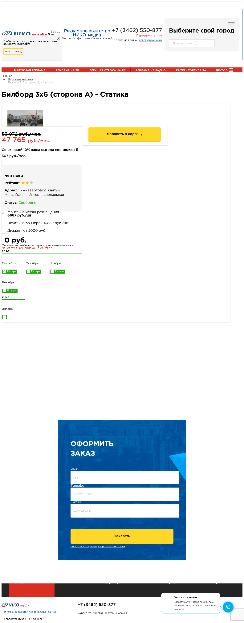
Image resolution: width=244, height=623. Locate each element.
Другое (221, 70)
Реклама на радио (151, 70)
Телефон (79, 485)
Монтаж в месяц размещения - (34, 214)
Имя (74, 469)
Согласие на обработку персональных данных (98, 547)
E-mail (76, 502)
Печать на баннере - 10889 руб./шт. (38, 223)
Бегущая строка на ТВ (107, 70)
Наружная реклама (30, 70)
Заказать (122, 536)
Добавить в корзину (125, 134)
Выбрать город (13, 51)
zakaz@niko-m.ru (150, 40)
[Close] (231, 25)
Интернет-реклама (191, 70)
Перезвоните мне (149, 35)
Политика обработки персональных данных (29, 612)
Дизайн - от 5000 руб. (26, 230)
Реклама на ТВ (67, 70)
